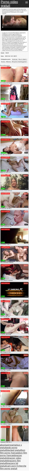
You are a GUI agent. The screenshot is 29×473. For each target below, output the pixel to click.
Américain (14, 59)
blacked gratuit (13, 450)
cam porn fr (12, 466)
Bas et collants (23, 59)
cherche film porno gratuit (13, 467)
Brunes (3, 61)
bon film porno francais (13, 454)
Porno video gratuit (9, 3)
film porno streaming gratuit (19, 61)
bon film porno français (12, 451)
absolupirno (6, 445)
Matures (8, 61)
